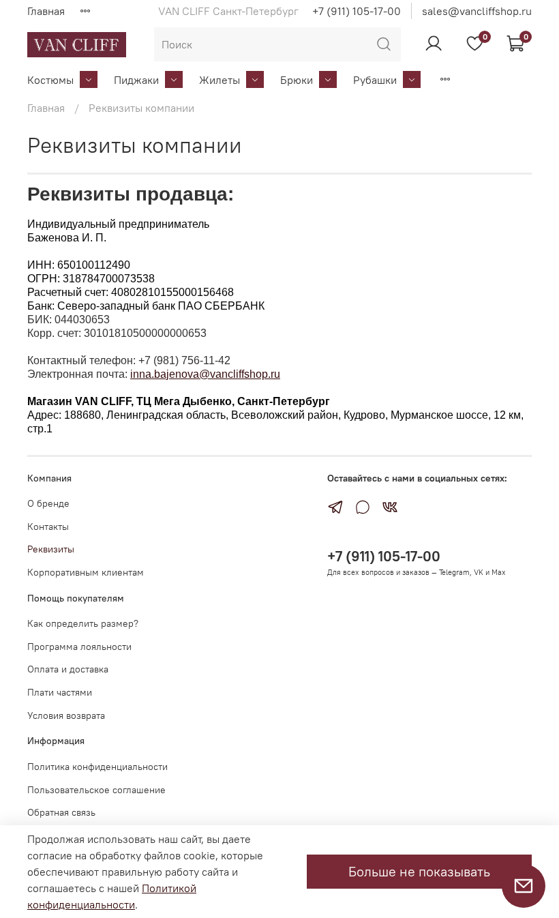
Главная (46, 11)
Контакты (48, 526)
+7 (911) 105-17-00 (356, 11)
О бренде (48, 503)
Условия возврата (66, 715)
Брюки (296, 80)
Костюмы (50, 80)
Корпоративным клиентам (85, 572)
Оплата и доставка (67, 669)
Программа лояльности (79, 646)
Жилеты (219, 80)
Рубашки (375, 80)
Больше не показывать (419, 871)
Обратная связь (61, 812)
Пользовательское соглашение (96, 790)
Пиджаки (136, 80)
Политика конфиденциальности (97, 766)
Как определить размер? (82, 623)
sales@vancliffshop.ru (477, 11)
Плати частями (59, 692)
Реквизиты (50, 549)
